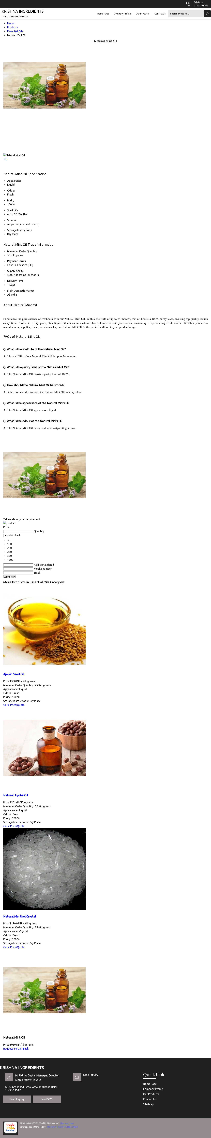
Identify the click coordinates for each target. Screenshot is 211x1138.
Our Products (143, 13)
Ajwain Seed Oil (13, 674)
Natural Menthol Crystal (19, 916)
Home (10, 23)
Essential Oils (15, 31)
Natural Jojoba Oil (15, 795)
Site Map (148, 1104)
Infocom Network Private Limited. (62, 1127)
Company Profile (122, 13)
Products (12, 27)
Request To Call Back (16, 1048)
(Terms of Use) (67, 1123)
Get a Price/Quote (13, 704)
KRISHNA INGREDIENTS (23, 13)
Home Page (103, 13)
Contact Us (160, 13)
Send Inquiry (90, 1074)
